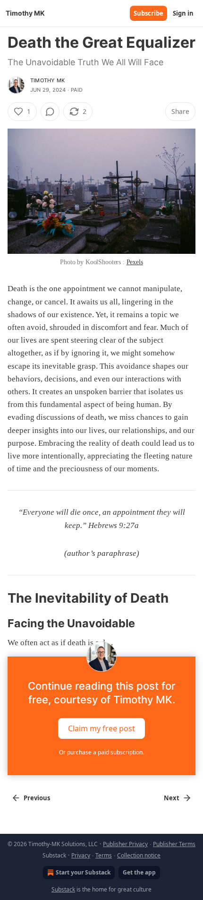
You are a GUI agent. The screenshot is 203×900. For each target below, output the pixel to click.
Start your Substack (83, 872)
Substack (63, 889)
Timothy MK (47, 80)
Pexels (135, 262)
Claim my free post (101, 728)
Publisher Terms (174, 844)
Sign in (183, 13)
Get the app (139, 872)
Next (171, 798)
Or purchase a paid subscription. (101, 752)
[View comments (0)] (50, 111)
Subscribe (148, 13)
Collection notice (139, 855)
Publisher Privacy (125, 844)
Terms (103, 855)
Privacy (80, 855)
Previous (37, 798)
